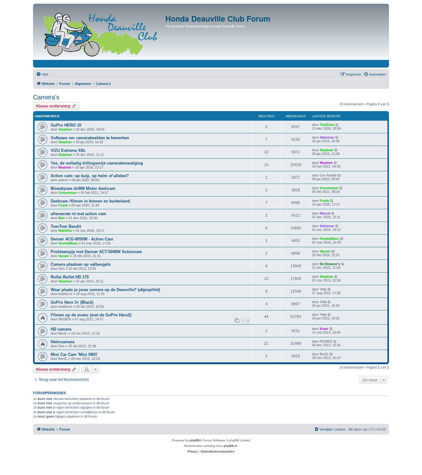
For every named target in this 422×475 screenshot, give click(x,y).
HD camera (61, 329)
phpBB (195, 440)
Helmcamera (62, 342)
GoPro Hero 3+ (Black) (72, 302)
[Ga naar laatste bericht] (337, 125)
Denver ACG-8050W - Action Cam (82, 239)
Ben (61, 218)
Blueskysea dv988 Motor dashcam (83, 188)
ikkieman (327, 137)
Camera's (46, 97)
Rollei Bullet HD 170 (70, 277)
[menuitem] (42, 74)
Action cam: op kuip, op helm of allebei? (90, 175)
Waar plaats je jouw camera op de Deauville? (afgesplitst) (105, 289)
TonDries (327, 125)
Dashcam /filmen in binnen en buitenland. (91, 201)
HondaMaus (68, 243)
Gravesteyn (67, 192)
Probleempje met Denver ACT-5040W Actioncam (96, 251)
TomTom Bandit (66, 226)
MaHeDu (65, 230)
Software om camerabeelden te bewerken (90, 137)
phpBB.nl (230, 446)
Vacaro (63, 256)
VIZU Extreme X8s (68, 150)
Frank (63, 205)
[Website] (100, 33)
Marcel (325, 213)
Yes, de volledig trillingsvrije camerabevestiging (97, 163)
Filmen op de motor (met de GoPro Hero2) (91, 315)
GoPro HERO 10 (66, 125)
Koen (324, 329)
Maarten (64, 167)
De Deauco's (330, 264)
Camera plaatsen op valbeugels (81, 264)
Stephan (65, 129)
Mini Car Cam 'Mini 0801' (74, 354)
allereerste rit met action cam (78, 213)
